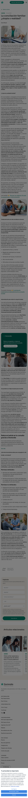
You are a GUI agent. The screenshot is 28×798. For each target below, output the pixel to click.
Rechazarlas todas (14, 791)
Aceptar (14, 795)
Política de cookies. (14, 786)
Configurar (14, 789)
